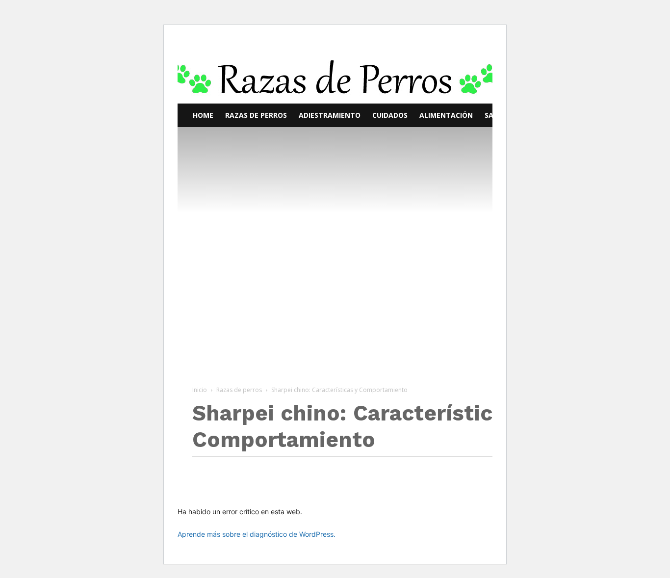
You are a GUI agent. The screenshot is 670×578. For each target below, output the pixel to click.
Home (203, 115)
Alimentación (446, 115)
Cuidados (390, 115)
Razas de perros (256, 115)
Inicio (199, 390)
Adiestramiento (330, 115)
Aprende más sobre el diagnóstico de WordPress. (256, 534)
